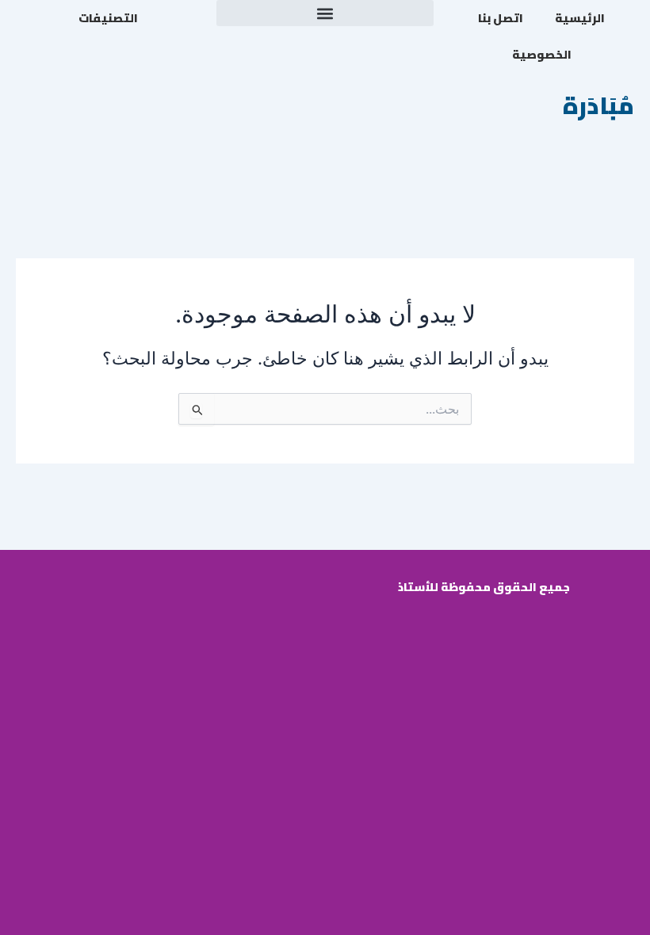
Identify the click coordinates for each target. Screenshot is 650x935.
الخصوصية (542, 54)
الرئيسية (580, 18)
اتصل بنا (500, 18)
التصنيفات (108, 18)
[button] (324, 13)
